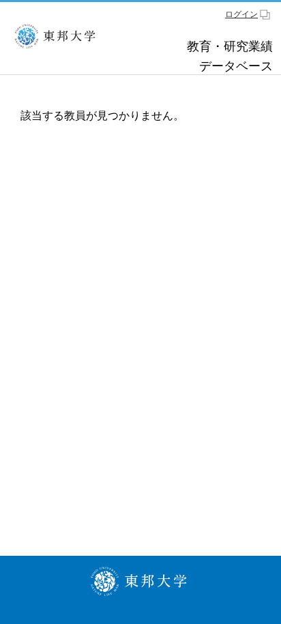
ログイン (241, 14)
